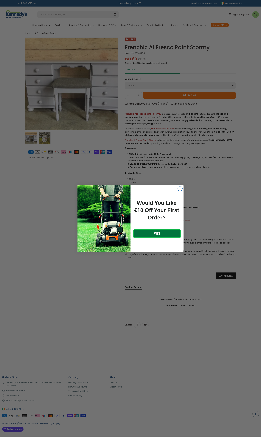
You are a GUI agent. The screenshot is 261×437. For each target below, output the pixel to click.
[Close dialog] (180, 188)
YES (157, 233)
